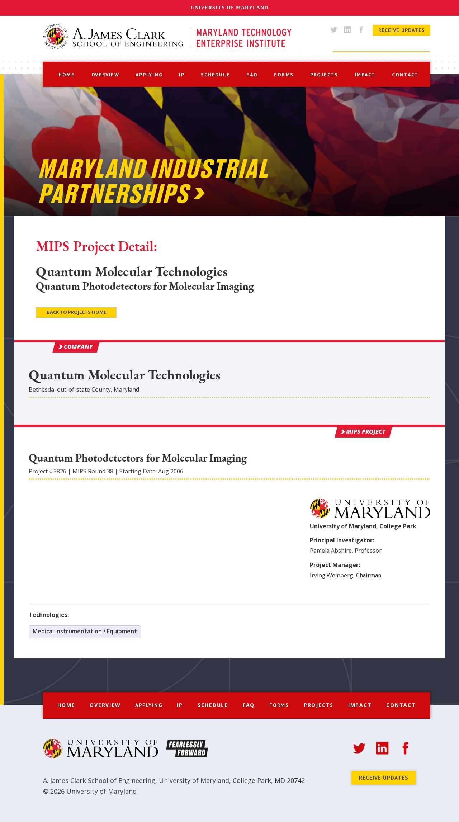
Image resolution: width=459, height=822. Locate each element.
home (66, 74)
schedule (215, 74)
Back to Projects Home (76, 312)
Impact (360, 704)
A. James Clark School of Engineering (99, 780)
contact (405, 74)
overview (105, 74)
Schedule (213, 704)
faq (251, 74)
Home (66, 704)
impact (365, 74)
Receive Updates (401, 30)
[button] (149, 74)
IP (182, 74)
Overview (105, 704)
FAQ (249, 704)
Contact (401, 704)
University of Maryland (229, 7)
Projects (318, 704)
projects (324, 74)
